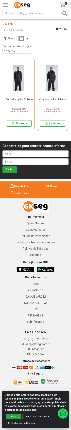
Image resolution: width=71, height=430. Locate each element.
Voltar (63, 29)
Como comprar (35, 229)
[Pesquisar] (64, 13)
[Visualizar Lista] (27, 38)
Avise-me (21, 123)
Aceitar (14, 416)
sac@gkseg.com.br (38, 344)
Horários (35, 255)
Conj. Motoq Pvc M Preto (19, 99)
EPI (36, 309)
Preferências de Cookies (21, 423)
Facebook (37, 354)
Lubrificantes (35, 321)
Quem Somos (35, 223)
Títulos (53, 186)
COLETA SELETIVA (35, 303)
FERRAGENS (35, 315)
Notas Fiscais (22, 193)
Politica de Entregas (35, 248)
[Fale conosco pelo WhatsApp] (63, 413)
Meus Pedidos (22, 186)
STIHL (35, 284)
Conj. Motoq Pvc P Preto (52, 99)
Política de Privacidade (35, 236)
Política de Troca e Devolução (36, 242)
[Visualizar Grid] (21, 38)
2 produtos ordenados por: (17, 46)
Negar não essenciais (38, 416)
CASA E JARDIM (35, 296)
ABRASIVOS (35, 290)
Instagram (37, 349)
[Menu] (5, 5)
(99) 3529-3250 (37, 339)
